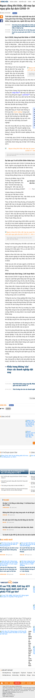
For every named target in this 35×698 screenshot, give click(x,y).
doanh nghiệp (17, 112)
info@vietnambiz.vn (10, 695)
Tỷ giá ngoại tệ (15, 672)
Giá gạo (28, 675)
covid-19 (8, 408)
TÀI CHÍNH (29, 683)
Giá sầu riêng (15, 675)
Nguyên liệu (22, 1)
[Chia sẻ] (1, 20)
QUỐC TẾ (23, 683)
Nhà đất (4, 522)
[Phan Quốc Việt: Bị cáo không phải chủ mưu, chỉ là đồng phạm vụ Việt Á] (14, 464)
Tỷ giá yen (29, 672)
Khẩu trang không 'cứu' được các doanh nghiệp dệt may (20, 369)
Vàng (29, 1)
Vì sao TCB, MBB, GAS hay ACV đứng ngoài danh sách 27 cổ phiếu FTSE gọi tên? (15, 589)
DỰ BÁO (11, 683)
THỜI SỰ (6, 683)
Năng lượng (13, 1)
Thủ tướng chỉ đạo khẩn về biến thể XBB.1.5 (12, 485)
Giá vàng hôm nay (6, 672)
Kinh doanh (2, 554)
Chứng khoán (6, 507)
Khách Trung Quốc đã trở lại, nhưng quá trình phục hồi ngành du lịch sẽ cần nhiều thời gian (14, 489)
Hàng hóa (4, 2)
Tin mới (6, 500)
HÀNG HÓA (17, 683)
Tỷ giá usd (23, 672)
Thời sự (4, 529)
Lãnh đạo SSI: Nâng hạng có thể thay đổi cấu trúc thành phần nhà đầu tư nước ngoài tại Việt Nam (8, 569)
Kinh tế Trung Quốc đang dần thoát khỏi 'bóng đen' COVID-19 (14, 481)
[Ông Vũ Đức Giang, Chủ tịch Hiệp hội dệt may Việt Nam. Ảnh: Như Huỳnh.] (20, 233)
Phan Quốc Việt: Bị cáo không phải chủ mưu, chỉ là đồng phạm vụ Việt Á (12, 472)
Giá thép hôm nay (6, 675)
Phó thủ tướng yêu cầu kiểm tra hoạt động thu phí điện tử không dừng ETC (9, 549)
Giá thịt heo (22, 675)
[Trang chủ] (1, 16)
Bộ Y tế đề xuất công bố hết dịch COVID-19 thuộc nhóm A (14, 477)
